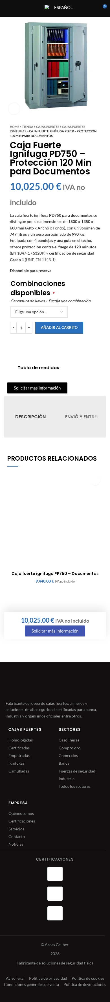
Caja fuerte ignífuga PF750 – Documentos (55, 573)
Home (14, 126)
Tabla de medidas (38, 367)
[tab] (30, 417)
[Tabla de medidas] (10, 368)
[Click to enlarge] (14, 108)
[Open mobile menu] (37, 8)
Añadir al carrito (59, 327)
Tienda (27, 126)
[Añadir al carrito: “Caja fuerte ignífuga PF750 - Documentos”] (95, 480)
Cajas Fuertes (47, 126)
